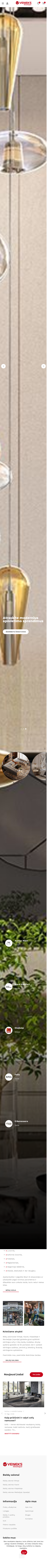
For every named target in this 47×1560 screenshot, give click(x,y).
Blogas (27, 1515)
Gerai (24, 1552)
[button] (3, 366)
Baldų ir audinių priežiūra (9, 1516)
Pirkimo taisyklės (9, 1525)
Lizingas (6, 1511)
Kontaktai (29, 1519)
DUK (4, 1521)
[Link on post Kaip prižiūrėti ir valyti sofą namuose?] (23, 1394)
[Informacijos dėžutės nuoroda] (23, 958)
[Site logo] (23, 3)
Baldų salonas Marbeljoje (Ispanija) (16, 1492)
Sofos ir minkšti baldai (13, 1411)
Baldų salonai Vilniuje (11, 1481)
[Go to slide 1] (21, 728)
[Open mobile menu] (3, 3)
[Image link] (12, 1465)
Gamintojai (29, 1511)
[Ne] (22, 1556)
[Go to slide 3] (25, 728)
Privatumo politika (10, 1528)
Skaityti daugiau (12, 1433)
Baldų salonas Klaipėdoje (12, 1488)
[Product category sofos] (16, 769)
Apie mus (28, 1507)
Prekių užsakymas (9, 1507)
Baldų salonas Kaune (11, 1484)
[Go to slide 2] (23, 728)
